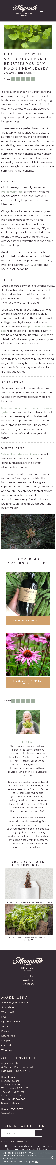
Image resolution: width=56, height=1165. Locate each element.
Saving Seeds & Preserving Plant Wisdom (29, 902)
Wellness (30, 73)
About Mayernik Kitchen (14, 1003)
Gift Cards (6, 1046)
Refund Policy (8, 1036)
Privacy (5, 1031)
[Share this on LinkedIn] (23, 79)
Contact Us (7, 1113)
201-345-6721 (16, 1109)
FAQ (3, 1017)
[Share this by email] (33, 79)
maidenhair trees (12, 191)
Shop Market (8, 1007)
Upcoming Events (11, 1022)
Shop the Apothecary (27, 620)
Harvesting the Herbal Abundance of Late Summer (29, 939)
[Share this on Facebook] (13, 79)
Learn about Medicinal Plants (28, 682)
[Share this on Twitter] (18, 79)
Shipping (6, 1041)
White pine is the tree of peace (20, 454)
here (36, 1162)
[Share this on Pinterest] (28, 79)
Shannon (11, 73)
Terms (4, 1027)
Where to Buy (9, 1012)
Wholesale (7, 1050)
